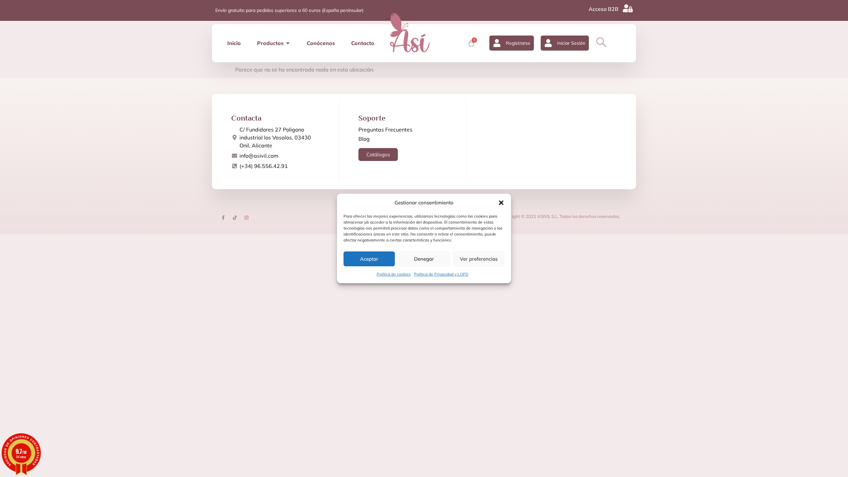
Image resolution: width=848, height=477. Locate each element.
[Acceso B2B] (628, 8)
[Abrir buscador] (601, 42)
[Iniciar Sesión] (548, 43)
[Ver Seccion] (410, 32)
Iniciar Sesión (571, 43)
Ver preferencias (479, 259)
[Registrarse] (497, 43)
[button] (501, 202)
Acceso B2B (603, 9)
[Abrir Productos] (288, 43)
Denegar (424, 259)
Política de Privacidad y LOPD (441, 274)
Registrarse (518, 43)
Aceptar (369, 259)
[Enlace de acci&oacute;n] (223, 217)
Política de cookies (394, 274)
